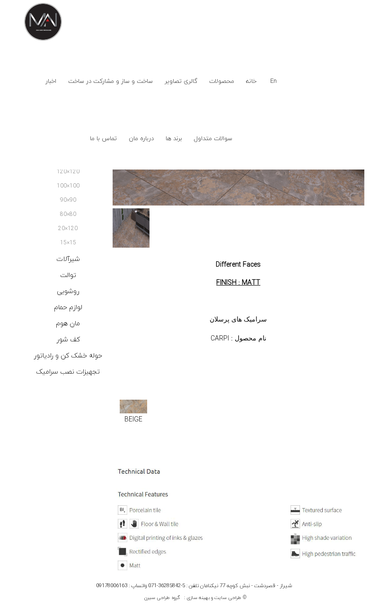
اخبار (50, 81)
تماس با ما (103, 138)
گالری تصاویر (181, 81)
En (273, 81)
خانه (251, 81)
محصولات (221, 81)
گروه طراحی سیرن (162, 597)
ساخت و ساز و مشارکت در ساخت (110, 81)
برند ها (174, 138)
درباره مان (141, 138)
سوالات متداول (213, 138)
